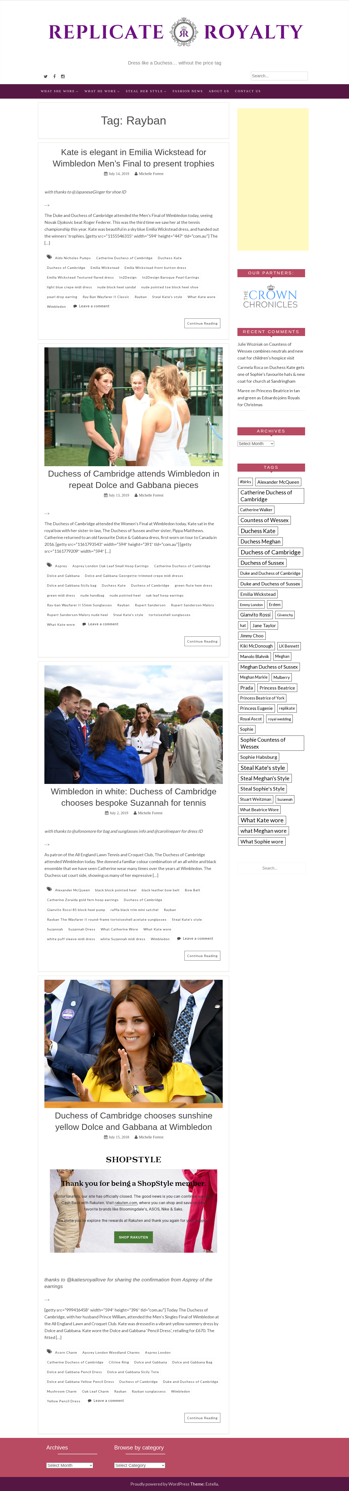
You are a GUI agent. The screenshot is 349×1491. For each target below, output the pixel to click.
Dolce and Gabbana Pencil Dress (74, 1372)
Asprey (61, 566)
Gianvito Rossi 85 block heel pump (76, 910)
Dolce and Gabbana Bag (192, 1362)
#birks (245, 481)
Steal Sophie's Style (263, 789)
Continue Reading (202, 323)
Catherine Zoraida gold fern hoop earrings (83, 900)
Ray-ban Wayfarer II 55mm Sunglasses (79, 605)
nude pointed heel (125, 595)
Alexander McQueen (72, 890)
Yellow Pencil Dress (63, 1401)
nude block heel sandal (116, 287)
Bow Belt (192, 890)
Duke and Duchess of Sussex (270, 583)
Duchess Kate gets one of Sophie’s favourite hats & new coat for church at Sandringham (271, 374)
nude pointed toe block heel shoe (169, 287)
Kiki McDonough (256, 646)
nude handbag (92, 595)
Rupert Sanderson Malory (192, 605)
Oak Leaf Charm (95, 1391)
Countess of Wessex (264, 520)
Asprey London (158, 1352)
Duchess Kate (170, 258)
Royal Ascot (251, 718)
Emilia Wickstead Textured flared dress (80, 277)
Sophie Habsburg (258, 757)
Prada (246, 687)
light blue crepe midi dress (69, 287)
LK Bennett (289, 646)
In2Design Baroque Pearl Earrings (170, 277)
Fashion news (188, 91)
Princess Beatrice (277, 687)
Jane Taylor (264, 625)
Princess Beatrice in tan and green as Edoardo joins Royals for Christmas (268, 397)
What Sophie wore (262, 841)
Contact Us (248, 91)
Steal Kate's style (167, 297)
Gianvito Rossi (255, 614)
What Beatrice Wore (259, 809)
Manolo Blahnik (254, 656)
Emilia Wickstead (105, 268)
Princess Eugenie (256, 708)
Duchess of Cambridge (66, 268)
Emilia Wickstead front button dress (155, 268)
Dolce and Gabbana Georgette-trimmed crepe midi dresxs (134, 576)
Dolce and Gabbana (63, 576)
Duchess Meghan (260, 541)
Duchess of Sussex (262, 562)
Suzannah (55, 929)
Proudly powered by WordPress (159, 1483)
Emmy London (251, 604)
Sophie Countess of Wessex (263, 743)
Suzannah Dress (81, 929)
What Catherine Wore (119, 929)
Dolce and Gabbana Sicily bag (72, 585)
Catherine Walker (256, 509)
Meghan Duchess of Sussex (269, 667)
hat (243, 625)
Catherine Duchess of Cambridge (124, 258)
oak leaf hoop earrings (165, 595)
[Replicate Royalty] (174, 56)
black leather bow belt (161, 890)
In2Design (128, 277)
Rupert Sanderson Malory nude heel (77, 615)
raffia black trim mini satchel (135, 910)
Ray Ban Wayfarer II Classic (106, 297)
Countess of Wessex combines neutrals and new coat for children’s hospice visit (270, 350)
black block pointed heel (116, 890)
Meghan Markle (254, 677)
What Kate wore (202, 297)
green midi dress (61, 595)
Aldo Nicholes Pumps (73, 258)
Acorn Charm (66, 1352)
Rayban (141, 297)
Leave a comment (94, 306)
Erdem (275, 604)
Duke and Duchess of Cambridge (190, 1382)
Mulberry (282, 677)
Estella (211, 1483)
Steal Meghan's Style (265, 778)
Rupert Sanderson (150, 605)
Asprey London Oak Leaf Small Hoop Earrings (110, 566)
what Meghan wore (264, 831)
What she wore (58, 91)
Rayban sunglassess (149, 1391)
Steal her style (144, 91)
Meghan (282, 656)
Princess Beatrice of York (262, 698)
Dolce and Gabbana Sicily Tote (133, 1372)
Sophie (246, 729)
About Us (219, 91)
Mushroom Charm (62, 1391)
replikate (287, 708)
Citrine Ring (119, 1362)
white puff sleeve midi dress (71, 939)
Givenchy (285, 614)
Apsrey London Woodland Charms (111, 1352)
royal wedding (279, 719)
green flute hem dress (193, 585)
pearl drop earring (62, 297)
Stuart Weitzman (255, 799)
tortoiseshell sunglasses (170, 615)
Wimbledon (56, 306)
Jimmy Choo (252, 635)
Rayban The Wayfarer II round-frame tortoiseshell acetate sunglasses (107, 919)
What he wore (100, 91)
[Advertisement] (273, 179)
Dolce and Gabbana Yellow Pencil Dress (80, 1382)
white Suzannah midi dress (123, 939)
